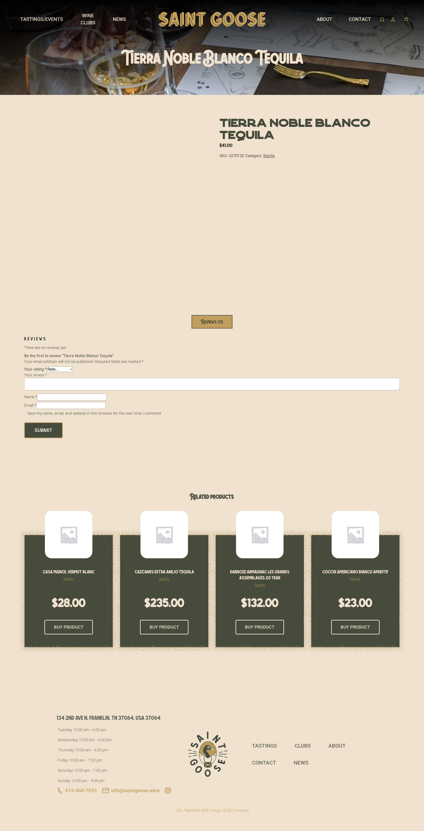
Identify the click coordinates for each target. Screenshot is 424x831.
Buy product (68, 627)
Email (30, 405)
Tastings (264, 746)
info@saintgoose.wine (135, 790)
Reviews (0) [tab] (212, 321)
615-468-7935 (81, 790)
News (119, 19)
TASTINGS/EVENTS (41, 19)
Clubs (303, 746)
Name (30, 397)
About (324, 19)
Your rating (35, 369)
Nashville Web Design (203, 810)
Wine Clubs (88, 19)
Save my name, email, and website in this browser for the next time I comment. (94, 413)
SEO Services (237, 810)
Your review (35, 375)
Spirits (269, 155)
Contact (360, 19)
